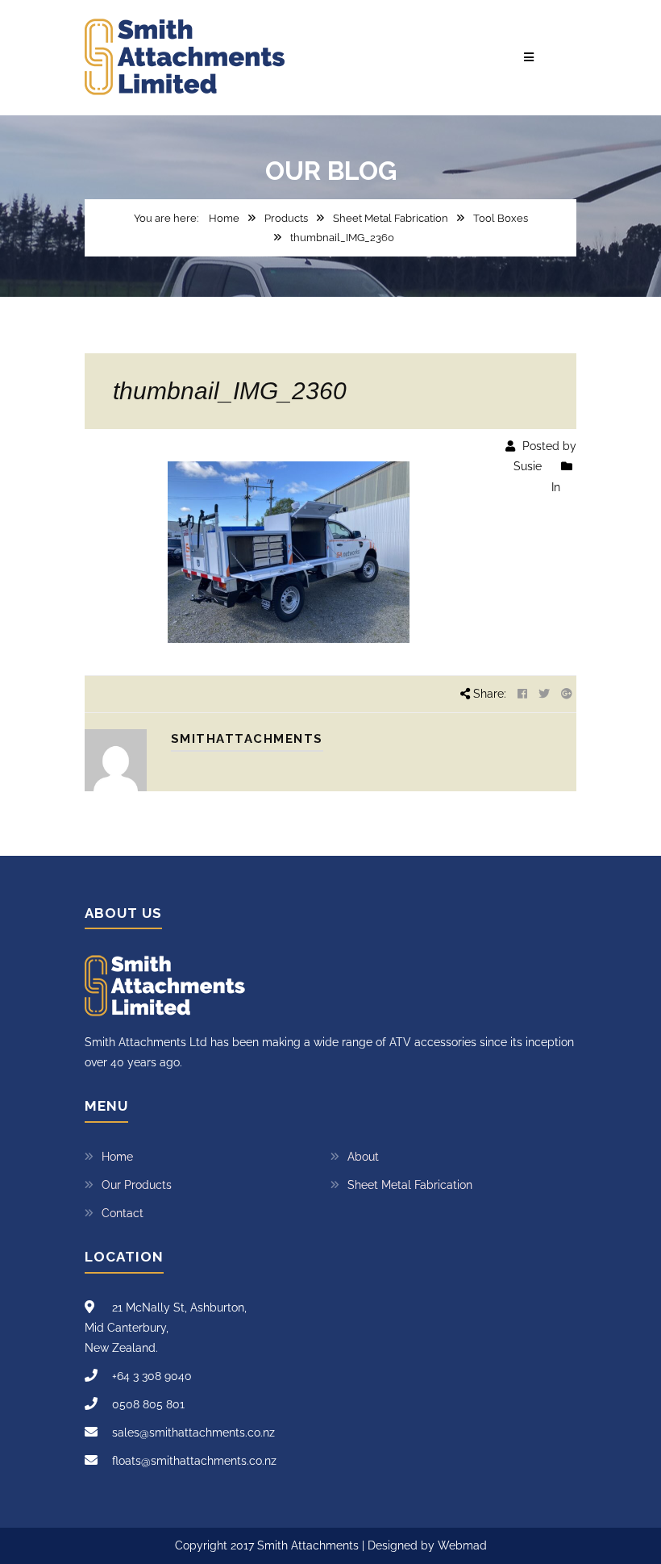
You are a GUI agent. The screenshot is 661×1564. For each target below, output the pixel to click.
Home (224, 218)
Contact (122, 1213)
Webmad (462, 1545)
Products (286, 218)
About (363, 1156)
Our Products (137, 1184)
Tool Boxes (500, 218)
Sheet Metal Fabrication (390, 218)
